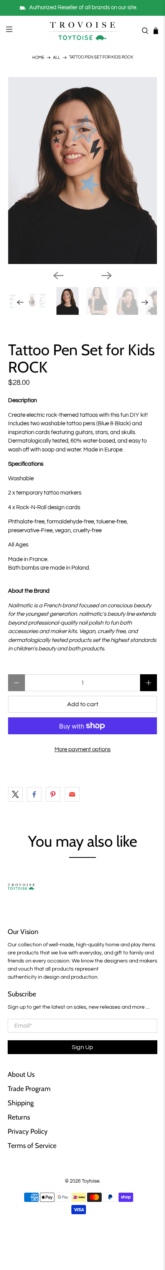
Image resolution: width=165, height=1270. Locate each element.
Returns (19, 1117)
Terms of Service (32, 1145)
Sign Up (82, 1047)
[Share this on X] (15, 794)
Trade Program (29, 1089)
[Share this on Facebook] (34, 794)
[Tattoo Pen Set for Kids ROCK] (82, 170)
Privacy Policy (28, 1131)
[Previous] (58, 275)
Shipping (21, 1103)
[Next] (106, 275)
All (56, 57)
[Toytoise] (82, 30)
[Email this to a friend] (72, 794)
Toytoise (90, 1181)
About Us (21, 1074)
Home (38, 57)
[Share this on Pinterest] (53, 794)
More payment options (82, 749)
